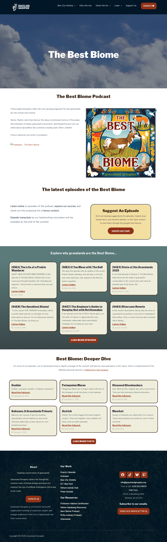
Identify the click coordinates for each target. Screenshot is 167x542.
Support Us (131, 5)
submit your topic (121, 231)
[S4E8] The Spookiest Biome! (30, 306)
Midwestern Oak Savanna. (96, 370)
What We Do (102, 5)
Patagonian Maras (74, 385)
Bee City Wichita (65, 5)
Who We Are (85, 5)
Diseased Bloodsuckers (127, 385)
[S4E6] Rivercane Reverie (128, 306)
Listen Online (18, 291)
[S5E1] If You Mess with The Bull (82, 267)
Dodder (16, 385)
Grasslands (65, 519)
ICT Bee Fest (66, 483)
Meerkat (118, 411)
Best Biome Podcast (70, 511)
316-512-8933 (139, 486)
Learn (117, 5)
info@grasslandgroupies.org (133, 482)
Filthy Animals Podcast (71, 515)
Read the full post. (20, 392)
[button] (66, 6)
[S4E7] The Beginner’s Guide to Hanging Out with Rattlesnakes (82, 308)
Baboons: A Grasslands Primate (31, 411)
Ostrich (67, 411)
